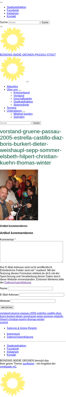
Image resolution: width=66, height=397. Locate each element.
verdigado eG (8, 366)
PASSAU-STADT (45, 54)
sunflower (28, 363)
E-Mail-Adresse (9, 294)
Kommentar (8, 239)
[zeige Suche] (1, 26)
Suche (4, 22)
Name (3, 288)
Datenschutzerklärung (18, 282)
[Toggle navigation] (1, 2)
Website (5, 300)
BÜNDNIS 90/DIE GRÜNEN (17, 54)
